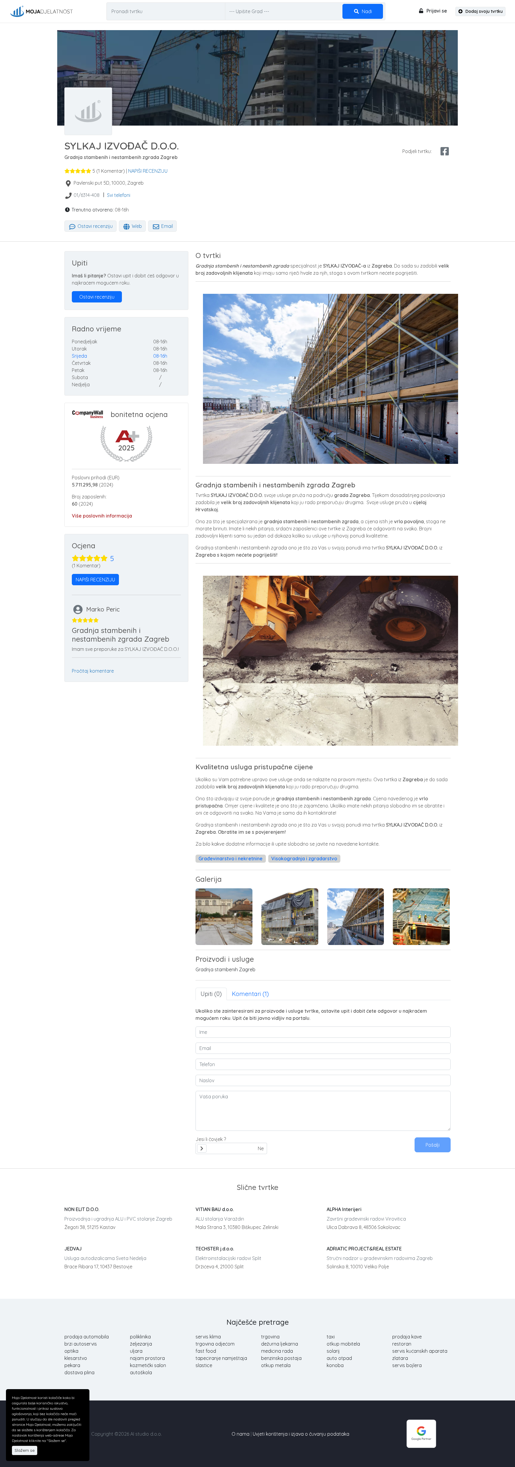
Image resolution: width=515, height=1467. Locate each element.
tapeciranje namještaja (221, 1358)
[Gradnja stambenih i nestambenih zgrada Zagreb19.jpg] (421, 916)
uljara (136, 1351)
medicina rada (277, 1351)
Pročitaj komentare (93, 671)
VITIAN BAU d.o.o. (215, 1209)
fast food (206, 1351)
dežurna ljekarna (279, 1344)
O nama (240, 1434)
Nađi (366, 11)
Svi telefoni (118, 195)
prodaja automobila (86, 1337)
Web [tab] (136, 226)
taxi (331, 1337)
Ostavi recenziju (94, 226)
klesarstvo (75, 1358)
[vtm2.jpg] (289, 916)
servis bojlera (407, 1365)
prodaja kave (407, 1337)
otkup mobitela (343, 1344)
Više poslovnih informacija (102, 516)
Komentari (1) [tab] (250, 993)
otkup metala (276, 1365)
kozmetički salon (148, 1365)
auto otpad (339, 1358)
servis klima (208, 1337)
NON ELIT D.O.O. (81, 1209)
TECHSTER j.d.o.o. (215, 1249)
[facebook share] (445, 151)
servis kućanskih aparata (419, 1351)
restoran (401, 1344)
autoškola (141, 1372)
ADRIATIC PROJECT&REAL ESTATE (364, 1249)
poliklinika (140, 1337)
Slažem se (25, 1450)
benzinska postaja (281, 1358)
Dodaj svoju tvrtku (483, 11)
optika (71, 1351)
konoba (335, 1365)
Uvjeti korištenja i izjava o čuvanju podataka (301, 1434)
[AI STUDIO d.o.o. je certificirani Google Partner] (421, 1433)
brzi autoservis (80, 1344)
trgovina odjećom (215, 1344)
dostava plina (79, 1372)
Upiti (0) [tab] (211, 993)
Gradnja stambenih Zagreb (225, 969)
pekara (72, 1365)
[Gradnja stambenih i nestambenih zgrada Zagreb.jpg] (355, 916)
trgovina (270, 1337)
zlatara (400, 1358)
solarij (333, 1351)
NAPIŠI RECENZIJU (147, 171)
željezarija (141, 1344)
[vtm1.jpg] (224, 916)
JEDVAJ (73, 1249)
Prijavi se (436, 11)
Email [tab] (166, 226)
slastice (204, 1365)
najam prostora (147, 1358)
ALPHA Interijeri (344, 1209)
